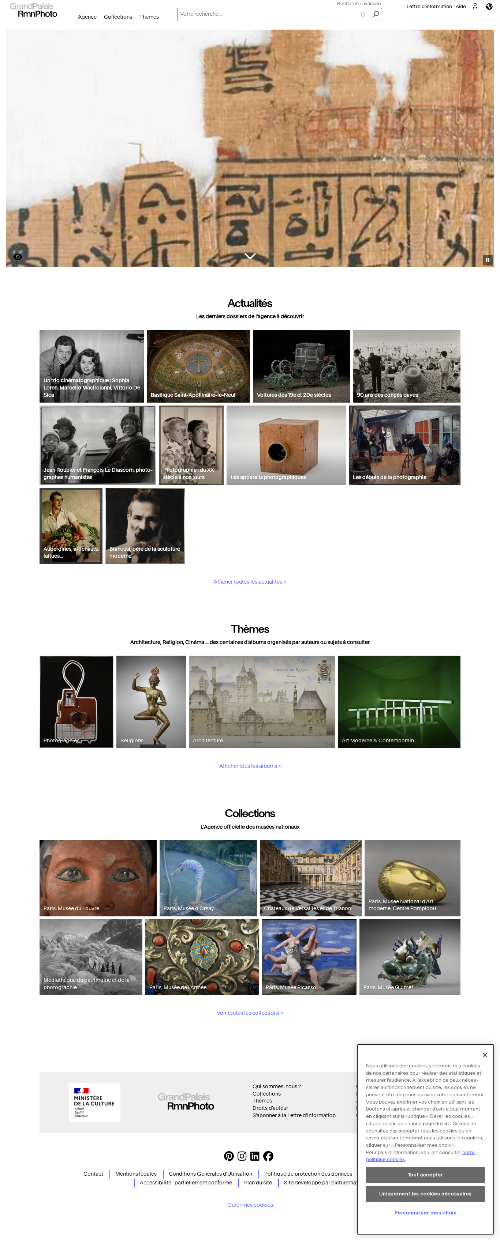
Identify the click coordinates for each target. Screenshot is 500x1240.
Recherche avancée (359, 3)
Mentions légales (136, 1174)
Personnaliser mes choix (425, 1212)
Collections (118, 17)
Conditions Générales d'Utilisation (210, 1174)
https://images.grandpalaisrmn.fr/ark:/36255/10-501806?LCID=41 (13, 257)
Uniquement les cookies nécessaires (425, 1193)
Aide (461, 6)
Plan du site (258, 1183)
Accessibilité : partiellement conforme (186, 1183)
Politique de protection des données (308, 1174)
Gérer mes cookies (250, 1205)
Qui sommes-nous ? (277, 1086)
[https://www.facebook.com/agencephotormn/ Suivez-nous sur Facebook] (268, 1158)
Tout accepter (425, 1174)
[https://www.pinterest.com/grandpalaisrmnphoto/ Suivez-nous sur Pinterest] (229, 1158)
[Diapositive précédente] (15, 149)
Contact (93, 1174)
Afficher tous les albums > (250, 766)
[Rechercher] (376, 14)
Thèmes (149, 17)
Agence (87, 17)
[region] (425, 1139)
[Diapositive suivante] (484, 149)
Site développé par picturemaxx (322, 1183)
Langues (489, 6)
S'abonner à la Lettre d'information (294, 1115)
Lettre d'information (429, 6)
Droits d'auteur (270, 1108)
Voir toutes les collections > (250, 1013)
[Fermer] (485, 1055)
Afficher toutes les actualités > (250, 582)
